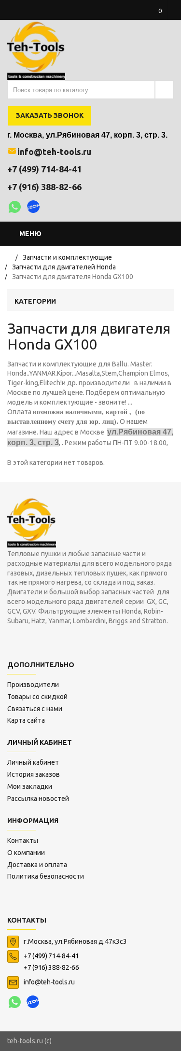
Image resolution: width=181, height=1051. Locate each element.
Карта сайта (26, 720)
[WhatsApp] (14, 208)
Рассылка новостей (38, 798)
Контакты (22, 840)
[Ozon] (33, 208)
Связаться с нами (34, 709)
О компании (26, 852)
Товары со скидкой (37, 697)
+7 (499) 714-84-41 (44, 169)
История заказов (33, 774)
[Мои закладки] (145, 48)
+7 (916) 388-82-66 (44, 187)
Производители (33, 684)
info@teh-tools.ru (54, 151)
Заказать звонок (50, 115)
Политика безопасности (45, 876)
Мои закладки (29, 786)
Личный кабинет (33, 762)
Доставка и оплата (37, 865)
